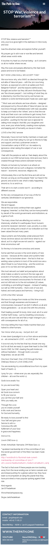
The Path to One (11, 3)
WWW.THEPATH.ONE (18, 531)
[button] (44, 4)
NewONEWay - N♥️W (33, 537)
